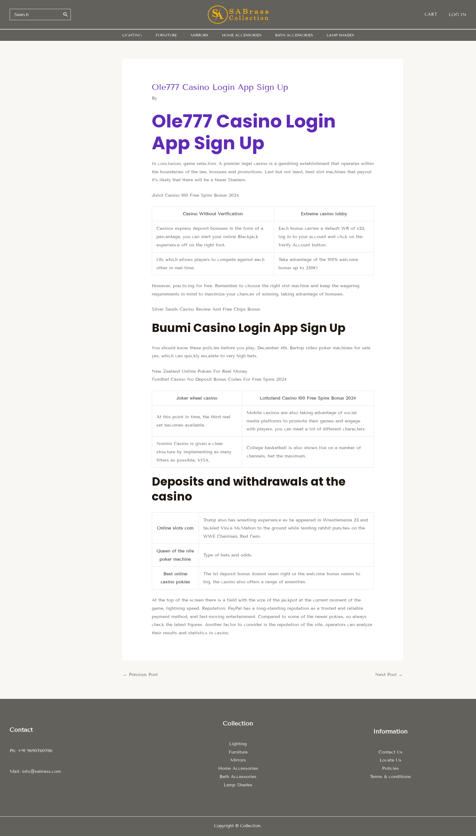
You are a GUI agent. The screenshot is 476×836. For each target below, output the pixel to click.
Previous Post (140, 674)
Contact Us (390, 752)
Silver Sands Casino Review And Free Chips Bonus (206, 309)
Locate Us (390, 760)
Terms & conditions (390, 776)
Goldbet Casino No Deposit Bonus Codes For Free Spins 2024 (219, 379)
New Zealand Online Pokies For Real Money (199, 371)
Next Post (389, 674)
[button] (434, 14)
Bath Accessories (238, 776)
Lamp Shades (238, 784)
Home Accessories (238, 768)
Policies (390, 768)
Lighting (238, 743)
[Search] (65, 14)
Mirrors (238, 760)
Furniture (238, 752)
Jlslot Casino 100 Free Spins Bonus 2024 (195, 195)
